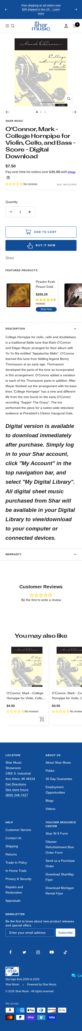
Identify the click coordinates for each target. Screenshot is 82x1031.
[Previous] (7, 112)
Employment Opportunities (55, 789)
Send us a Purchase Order (60, 863)
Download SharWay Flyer (60, 877)
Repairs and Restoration (14, 889)
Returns (11, 854)
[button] (13, 26)
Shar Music (14, 121)
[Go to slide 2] (41, 112)
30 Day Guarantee (59, 779)
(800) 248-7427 (16, 795)
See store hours (16, 790)
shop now (46, 309)
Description (15, 328)
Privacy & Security (18, 879)
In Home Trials (15, 870)
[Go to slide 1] (37, 112)
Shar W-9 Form (57, 833)
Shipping (11, 846)
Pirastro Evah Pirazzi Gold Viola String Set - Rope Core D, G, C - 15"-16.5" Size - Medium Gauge (46, 284)
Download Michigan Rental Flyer (60, 890)
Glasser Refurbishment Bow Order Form (60, 847)
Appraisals (12, 900)
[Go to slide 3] (45, 112)
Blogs (50, 800)
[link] (41, 26)
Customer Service (18, 830)
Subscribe (65, 932)
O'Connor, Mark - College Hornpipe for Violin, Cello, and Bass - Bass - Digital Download (25, 696)
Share (9, 257)
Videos (50, 809)
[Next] (75, 112)
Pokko (50, 770)
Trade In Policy (16, 862)
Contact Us (13, 838)
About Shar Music (58, 762)
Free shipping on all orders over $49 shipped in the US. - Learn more (41, 9)
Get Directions (15, 784)
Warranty (13, 554)
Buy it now (45, 245)
